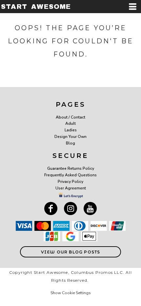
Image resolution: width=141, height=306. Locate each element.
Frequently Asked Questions (70, 175)
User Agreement (70, 188)
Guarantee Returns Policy (70, 168)
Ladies (71, 130)
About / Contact (70, 117)
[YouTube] (90, 208)
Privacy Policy (70, 181)
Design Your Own (70, 136)
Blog (70, 143)
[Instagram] (70, 208)
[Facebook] (50, 208)
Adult (70, 123)
